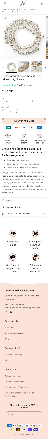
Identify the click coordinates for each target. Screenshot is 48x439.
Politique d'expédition (14, 382)
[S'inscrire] (40, 414)
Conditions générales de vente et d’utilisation (19, 394)
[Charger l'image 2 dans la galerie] (23, 66)
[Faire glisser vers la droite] (45, 67)
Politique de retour (13, 376)
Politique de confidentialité (16, 387)
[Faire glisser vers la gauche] (2, 67)
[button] (5, 3)
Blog (7, 339)
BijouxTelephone (27, 434)
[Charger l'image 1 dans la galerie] (11, 66)
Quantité (5, 107)
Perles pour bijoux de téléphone (22, 9)
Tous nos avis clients (14, 333)
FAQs (7, 360)
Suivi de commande (13, 355)
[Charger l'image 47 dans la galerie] (36, 66)
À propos (9, 328)
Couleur (5, 96)
